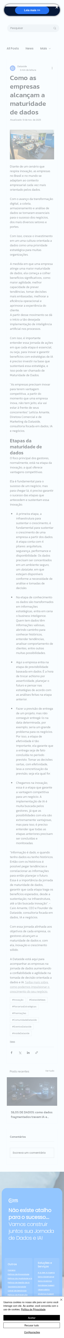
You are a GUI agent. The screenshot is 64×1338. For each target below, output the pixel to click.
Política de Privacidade (33, 1309)
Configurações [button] (32, 1332)
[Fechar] (59, 1302)
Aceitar (31, 1317)
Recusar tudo (31, 1325)
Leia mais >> (32, 10)
